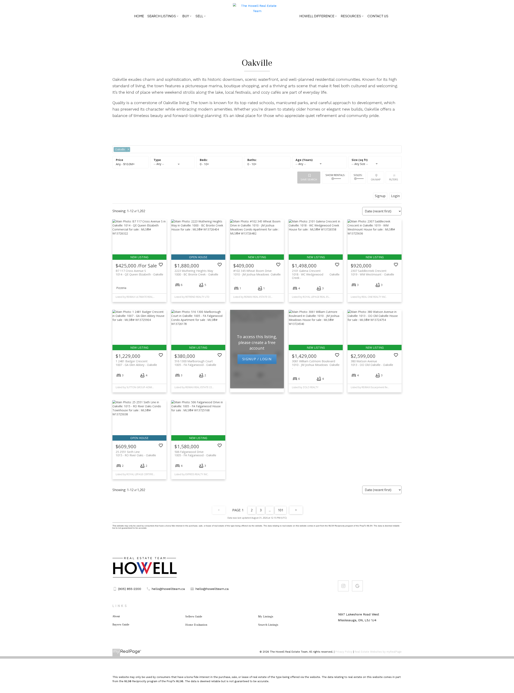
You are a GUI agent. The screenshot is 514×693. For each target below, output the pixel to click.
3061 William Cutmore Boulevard (316, 362)
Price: (125, 164)
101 (280, 510)
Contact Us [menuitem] (377, 16)
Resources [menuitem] (351, 16)
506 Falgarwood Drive (195, 453)
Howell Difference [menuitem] (316, 16)
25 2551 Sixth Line (136, 453)
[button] (343, 585)
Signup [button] (380, 196)
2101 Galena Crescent (316, 272)
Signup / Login (257, 359)
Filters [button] (393, 179)
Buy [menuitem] (185, 16)
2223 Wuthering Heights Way (196, 272)
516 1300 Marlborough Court (195, 362)
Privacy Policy (343, 651)
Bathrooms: (252, 164)
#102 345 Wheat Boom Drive (257, 272)
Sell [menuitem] (199, 16)
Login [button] (395, 196)
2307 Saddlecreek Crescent (372, 272)
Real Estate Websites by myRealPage (378, 651)
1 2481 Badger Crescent (136, 362)
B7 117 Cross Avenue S (139, 272)
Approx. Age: (319, 160)
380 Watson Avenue (372, 362)
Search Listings (161, 16)
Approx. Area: (375, 160)
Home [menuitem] (139, 16)
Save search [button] (309, 179)
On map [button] (376, 179)
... (270, 510)
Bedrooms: (204, 164)
